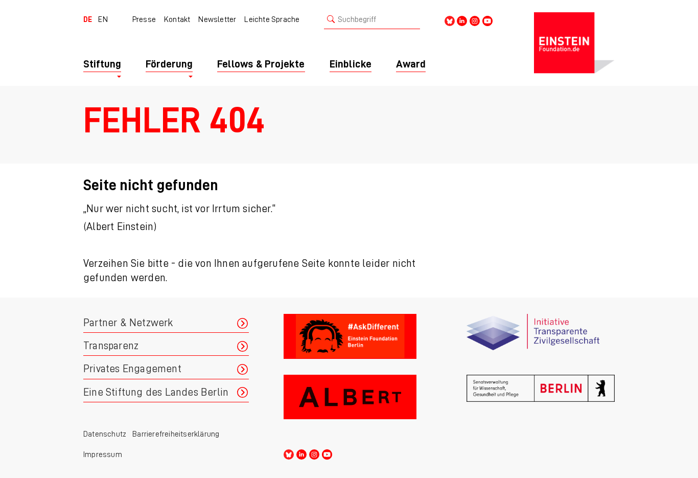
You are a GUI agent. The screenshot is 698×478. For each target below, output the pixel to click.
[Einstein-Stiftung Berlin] (574, 43)
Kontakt (177, 19)
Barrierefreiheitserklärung (175, 434)
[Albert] (358, 401)
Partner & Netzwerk (128, 322)
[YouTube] (487, 20)
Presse (144, 19)
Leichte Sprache (271, 19)
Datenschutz (104, 434)
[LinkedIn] (462, 20)
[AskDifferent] (358, 340)
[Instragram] (475, 20)
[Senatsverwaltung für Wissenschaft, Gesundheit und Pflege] (541, 401)
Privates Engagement (132, 368)
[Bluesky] (450, 20)
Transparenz (110, 345)
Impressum (102, 454)
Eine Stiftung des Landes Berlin (155, 392)
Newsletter (217, 19)
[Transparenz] (541, 340)
